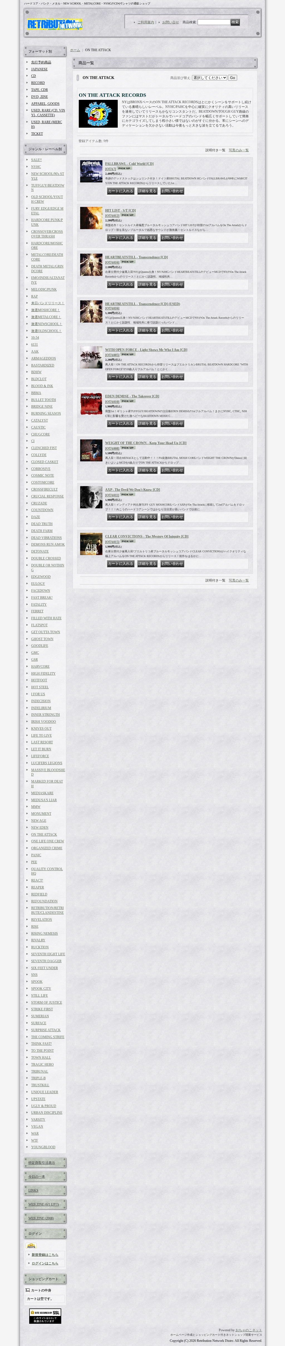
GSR (34, 660)
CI (33, 441)
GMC (35, 653)
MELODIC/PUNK (44, 289)
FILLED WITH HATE (46, 618)
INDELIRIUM (41, 708)
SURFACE (38, 1023)
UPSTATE (38, 1099)
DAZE (35, 517)
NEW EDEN (39, 828)
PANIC (36, 855)
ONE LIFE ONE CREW (47, 841)
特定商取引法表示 (41, 1163)
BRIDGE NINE (42, 407)
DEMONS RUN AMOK (48, 544)
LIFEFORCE (40, 756)
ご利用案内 (145, 22)
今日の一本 (36, 1177)
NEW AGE (38, 821)
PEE (34, 862)
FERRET (37, 611)
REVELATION (41, 920)
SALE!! (36, 160)
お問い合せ (170, 22)
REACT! (37, 880)
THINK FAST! (41, 1044)
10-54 (35, 338)
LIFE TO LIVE (41, 736)
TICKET (37, 134)
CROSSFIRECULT (44, 489)
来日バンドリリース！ (48, 303)
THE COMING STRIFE (47, 1037)
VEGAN (37, 1127)
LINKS (33, 1190)
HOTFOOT (39, 680)
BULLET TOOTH (43, 400)
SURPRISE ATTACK (46, 1030)
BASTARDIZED (42, 365)
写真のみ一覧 (239, 150)
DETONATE (40, 551)
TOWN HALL (41, 1058)
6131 (34, 345)
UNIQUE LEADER (44, 1092)
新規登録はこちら (45, 1255)
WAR (35, 1133)
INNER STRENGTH (45, 715)
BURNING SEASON (46, 413)
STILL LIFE (39, 996)
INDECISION (41, 701)
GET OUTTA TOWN (45, 632)
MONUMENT (41, 814)
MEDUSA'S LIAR (44, 800)
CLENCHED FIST (44, 448)
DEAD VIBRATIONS (46, 538)
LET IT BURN (41, 749)
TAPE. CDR (39, 90)
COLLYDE (38, 455)
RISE (34, 927)
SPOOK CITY (41, 989)
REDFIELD (39, 894)
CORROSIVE (40, 469)
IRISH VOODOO (43, 722)
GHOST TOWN (42, 639)
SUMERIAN (40, 1016)
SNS (34, 975)
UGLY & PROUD (43, 1106)
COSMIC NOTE (42, 475)
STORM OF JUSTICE (46, 1002)
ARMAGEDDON (43, 358)
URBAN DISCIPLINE (46, 1113)
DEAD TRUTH (42, 524)
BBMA (36, 393)
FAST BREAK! (42, 598)
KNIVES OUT (41, 729)
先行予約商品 (41, 62)
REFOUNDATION (44, 901)
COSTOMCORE (42, 482)
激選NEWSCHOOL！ (46, 324)
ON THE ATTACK (44, 835)
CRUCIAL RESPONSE (47, 496)
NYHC (36, 167)
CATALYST (39, 420)
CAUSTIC (38, 427)
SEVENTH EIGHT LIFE (48, 954)
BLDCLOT (38, 379)
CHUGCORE (40, 434)
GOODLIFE (39, 646)
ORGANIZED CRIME (46, 848)
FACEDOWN (40, 591)
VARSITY (38, 1120)
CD (33, 76)
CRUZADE (39, 503)
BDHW (36, 372)
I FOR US (38, 694)
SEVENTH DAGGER (46, 961)
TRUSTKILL (40, 1085)
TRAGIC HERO (42, 1065)
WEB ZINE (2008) (41, 1218)
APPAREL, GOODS (45, 104)
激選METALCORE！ (46, 317)
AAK (35, 351)
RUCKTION (40, 947)
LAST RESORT (42, 742)
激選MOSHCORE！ (45, 310)
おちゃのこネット (248, 1330)
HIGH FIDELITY (43, 674)
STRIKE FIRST (42, 1009)
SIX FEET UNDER (44, 968)
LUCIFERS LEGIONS (46, 763)
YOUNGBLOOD (43, 1147)
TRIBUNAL (39, 1071)
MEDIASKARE (42, 793)
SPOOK (37, 982)
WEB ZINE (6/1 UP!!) (43, 1204)
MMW (35, 807)
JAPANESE (39, 69)
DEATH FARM (42, 531)
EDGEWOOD (41, 577)
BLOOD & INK (42, 386)
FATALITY (39, 605)
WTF (34, 1140)
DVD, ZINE (39, 97)
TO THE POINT (42, 1051)
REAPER (37, 887)
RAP (34, 296)
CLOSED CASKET (44, 462)
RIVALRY (38, 940)
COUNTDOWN (42, 510)
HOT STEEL (40, 687)
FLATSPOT (39, 625)
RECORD (38, 83)
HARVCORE (40, 667)
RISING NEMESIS (44, 934)
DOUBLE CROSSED (46, 558)
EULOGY (38, 584)
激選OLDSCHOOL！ (46, 331)
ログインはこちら (45, 1263)
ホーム (75, 50)
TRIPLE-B (38, 1078)
